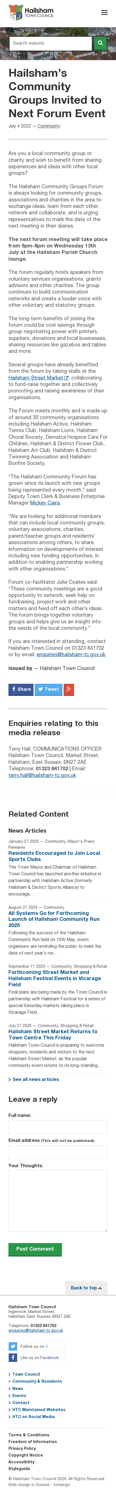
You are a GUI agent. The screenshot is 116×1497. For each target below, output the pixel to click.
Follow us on (33, 1347)
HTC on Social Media (33, 1417)
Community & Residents (37, 1382)
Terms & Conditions (28, 1435)
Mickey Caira (45, 503)
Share (23, 689)
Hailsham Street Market (35, 378)
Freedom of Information (32, 1442)
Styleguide (19, 1469)
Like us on (39, 1358)
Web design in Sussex (29, 1485)
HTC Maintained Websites (38, 1410)
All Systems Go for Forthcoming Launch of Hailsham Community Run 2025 (54, 919)
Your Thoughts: (25, 1166)
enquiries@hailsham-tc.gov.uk (71, 654)
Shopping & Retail (90, 967)
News (17, 1389)
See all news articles (36, 1079)
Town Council (26, 1374)
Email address (51, 1140)
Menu (104, 12)
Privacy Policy (22, 1449)
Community (49, 126)
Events (19, 1396)
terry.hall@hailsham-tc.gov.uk (42, 775)
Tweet (51, 689)
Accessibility (21, 1462)
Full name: (19, 1115)
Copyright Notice (25, 1455)
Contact (21, 1403)
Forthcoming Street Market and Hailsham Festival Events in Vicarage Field (54, 978)
